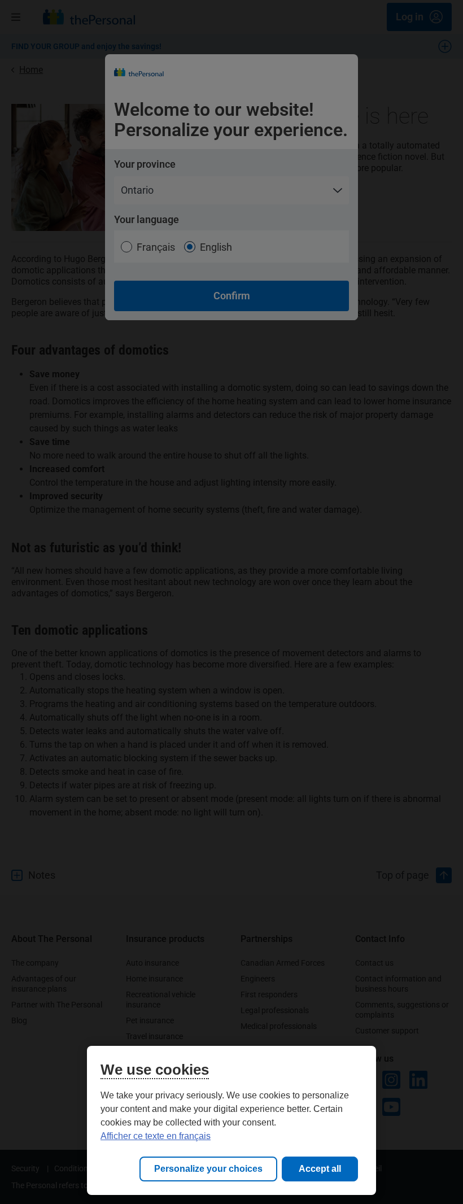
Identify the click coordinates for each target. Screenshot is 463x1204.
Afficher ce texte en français (156, 1136)
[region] (231, 1120)
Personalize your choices (208, 1169)
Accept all (320, 1169)
